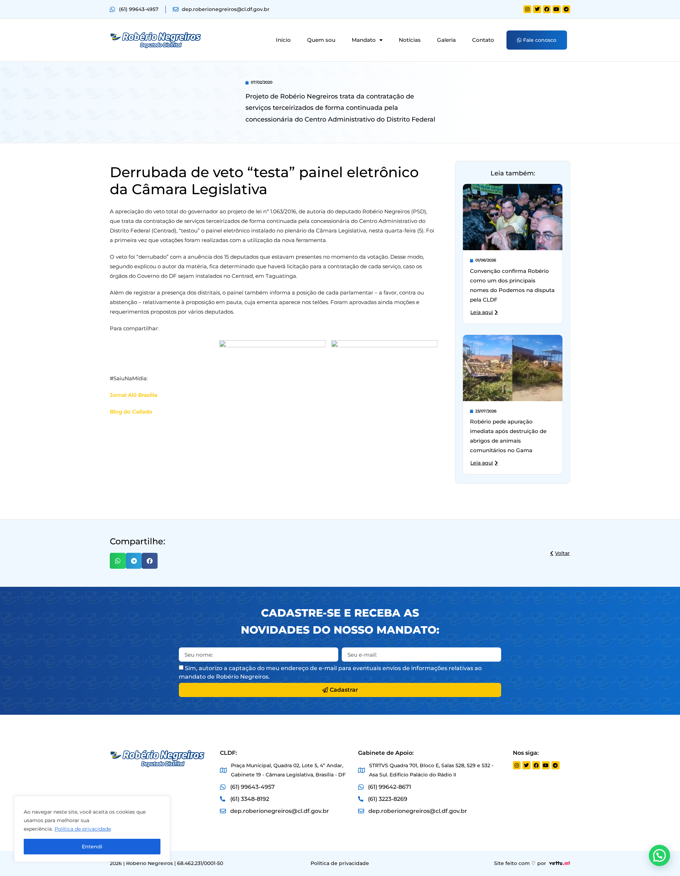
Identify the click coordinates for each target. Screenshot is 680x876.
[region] (92, 829)
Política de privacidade (83, 829)
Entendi (92, 846)
